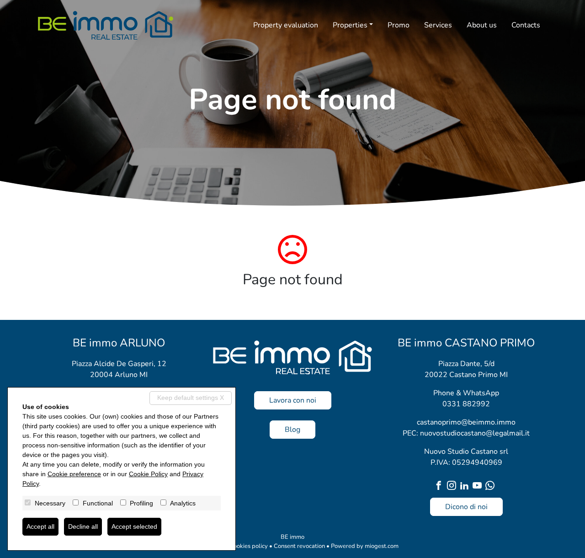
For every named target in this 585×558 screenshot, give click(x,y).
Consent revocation (299, 546)
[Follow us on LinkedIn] (466, 486)
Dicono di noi (466, 507)
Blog (292, 430)
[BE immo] (105, 25)
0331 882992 (466, 404)
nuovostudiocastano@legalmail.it (475, 433)
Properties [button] (350, 25)
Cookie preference (74, 474)
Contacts (525, 25)
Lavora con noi (292, 400)
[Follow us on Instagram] (453, 486)
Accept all (40, 526)
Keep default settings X (190, 397)
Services (438, 25)
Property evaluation (285, 25)
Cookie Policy (148, 474)
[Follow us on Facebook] (440, 486)
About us (482, 25)
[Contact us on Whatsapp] (491, 486)
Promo (399, 25)
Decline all (83, 526)
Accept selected (134, 526)
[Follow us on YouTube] (479, 486)
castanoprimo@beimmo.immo (466, 422)
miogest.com (382, 546)
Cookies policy (248, 546)
